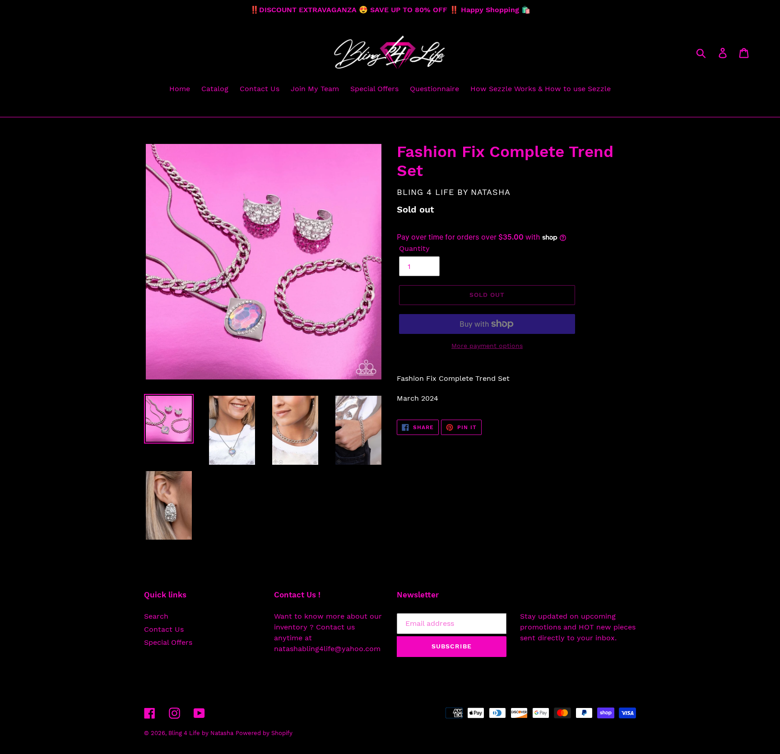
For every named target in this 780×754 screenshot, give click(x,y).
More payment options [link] (487, 345)
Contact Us (164, 629)
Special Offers (168, 642)
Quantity (414, 248)
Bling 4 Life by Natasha (200, 733)
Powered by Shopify (264, 733)
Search (156, 616)
